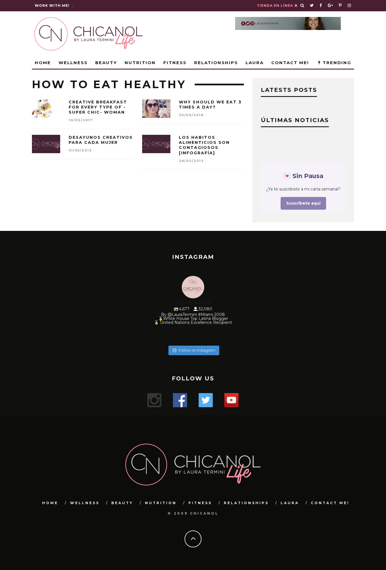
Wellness (73, 62)
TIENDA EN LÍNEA (275, 5)
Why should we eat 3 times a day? (210, 104)
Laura (255, 62)
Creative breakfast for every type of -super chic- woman (98, 107)
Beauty (106, 62)
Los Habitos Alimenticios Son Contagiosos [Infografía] (204, 145)
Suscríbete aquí (303, 203)
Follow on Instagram (197, 350)
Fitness (175, 62)
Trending (336, 62)
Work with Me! (52, 5)
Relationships (216, 62)
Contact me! (290, 62)
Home (43, 62)
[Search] (302, 5)
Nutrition (140, 62)
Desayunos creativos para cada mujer (101, 140)
